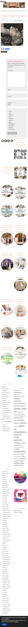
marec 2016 (5, 575)
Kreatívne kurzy (5, 402)
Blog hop (4, 386)
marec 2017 (5, 551)
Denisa (23, 406)
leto (19, 423)
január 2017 (5, 555)
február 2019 (5, 506)
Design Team (20, 408)
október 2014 (5, 608)
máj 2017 (4, 547)
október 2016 (5, 561)
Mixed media (5, 404)
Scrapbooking (5, 416)
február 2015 (5, 600)
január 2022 (5, 471)
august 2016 (5, 565)
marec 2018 (5, 528)
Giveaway (4, 398)
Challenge (4, 390)
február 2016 (5, 577)
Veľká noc (16, 458)
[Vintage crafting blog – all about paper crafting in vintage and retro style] (14, 7)
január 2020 (5, 487)
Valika (23, 456)
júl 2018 (4, 520)
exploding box (20, 412)
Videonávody (5, 426)
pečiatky (22, 443)
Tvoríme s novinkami (7, 421)
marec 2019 (5, 504)
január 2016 (5, 578)
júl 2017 (4, 543)
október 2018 (5, 514)
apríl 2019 (4, 502)
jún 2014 (4, 614)
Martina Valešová (17, 20)
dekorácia (17, 406)
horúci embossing (18, 415)
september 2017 (6, 540)
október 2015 (5, 584)
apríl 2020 (4, 481)
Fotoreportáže (5, 396)
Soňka (15, 454)
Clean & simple (5, 392)
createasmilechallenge (19, 396)
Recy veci (4, 414)
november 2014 (6, 606)
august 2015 (5, 588)
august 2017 (5, 541)
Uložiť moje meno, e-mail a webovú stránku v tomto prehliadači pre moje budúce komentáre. (12, 120)
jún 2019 (4, 499)
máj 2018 (4, 524)
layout (16, 423)
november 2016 (6, 559)
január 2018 (5, 532)
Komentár (10, 70)
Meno (9, 89)
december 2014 (6, 604)
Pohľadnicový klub (6, 412)
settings (16, 621)
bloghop (19, 390)
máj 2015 (4, 594)
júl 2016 (4, 567)
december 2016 (6, 557)
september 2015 (6, 586)
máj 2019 (4, 501)
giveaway (15, 414)
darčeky (22, 403)
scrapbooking (19, 451)
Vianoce (4, 425)
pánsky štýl (20, 447)
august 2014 (5, 612)
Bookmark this (4, 51)
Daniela (17, 399)
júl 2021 (4, 475)
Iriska (15, 418)
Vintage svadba (6, 428)
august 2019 (5, 495)
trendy (15, 456)
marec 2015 (5, 598)
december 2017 (6, 534)
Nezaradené (5, 408)
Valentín (19, 456)
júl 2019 (4, 497)
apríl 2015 (4, 596)
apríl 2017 (4, 549)
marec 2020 (5, 483)
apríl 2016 (4, 573)
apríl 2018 (4, 526)
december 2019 (6, 489)
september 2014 (6, 610)
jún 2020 (4, 477)
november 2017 (6, 536)
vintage (16, 461)
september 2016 (6, 563)
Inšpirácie (4, 400)
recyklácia (17, 449)
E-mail (10, 96)
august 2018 (5, 518)
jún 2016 (4, 569)
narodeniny (16, 426)
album (15, 390)
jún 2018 (4, 522)
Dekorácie (4, 394)
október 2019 (5, 491)
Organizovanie (5, 410)
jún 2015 (4, 592)
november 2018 (6, 512)
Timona (22, 454)
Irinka (24, 415)
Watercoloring (5, 430)
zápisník (21, 465)
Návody (4, 406)
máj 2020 (4, 479)
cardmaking (18, 392)
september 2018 (6, 516)
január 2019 (5, 508)
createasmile (17, 394)
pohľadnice (17, 445)
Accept (4, 624)
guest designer (21, 414)
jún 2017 (4, 545)
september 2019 (6, 493)
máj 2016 (4, 571)
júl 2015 (4, 590)
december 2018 (6, 510)
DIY (15, 412)
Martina (23, 423)
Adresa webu (9, 103)
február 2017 (5, 553)
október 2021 (5, 473)
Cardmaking (5, 388)
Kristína (20, 420)
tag (18, 454)
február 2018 (5, 530)
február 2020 (5, 485)
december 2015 (6, 580)
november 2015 (6, 582)
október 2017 (5, 538)
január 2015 (5, 602)
